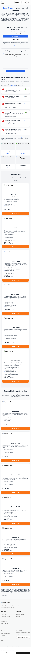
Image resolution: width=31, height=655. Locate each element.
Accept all (23, 652)
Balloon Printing (20, 614)
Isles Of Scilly (4, 595)
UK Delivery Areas (5, 633)
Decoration (19, 619)
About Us (3, 630)
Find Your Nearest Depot (23, 637)
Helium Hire (4, 614)
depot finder (13, 85)
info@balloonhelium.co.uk (24, 633)
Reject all (8, 652)
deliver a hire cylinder (19, 137)
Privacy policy (11, 650)
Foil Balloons (4, 621)
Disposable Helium (5, 616)
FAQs (2, 638)
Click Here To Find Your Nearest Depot (15, 71)
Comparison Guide (15, 39)
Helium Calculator (14, 36)
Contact (3, 635)
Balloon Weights (5, 623)
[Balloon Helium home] (2, 2)
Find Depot (17, 2)
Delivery (18, 616)
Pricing (2, 640)
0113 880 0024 (21, 630)
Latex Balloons (4, 619)
